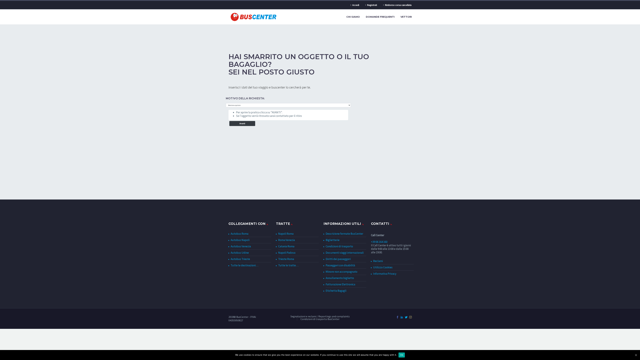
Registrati (372, 5)
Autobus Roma (239, 234)
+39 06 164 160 (379, 242)
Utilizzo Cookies (382, 267)
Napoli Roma (286, 234)
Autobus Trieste (240, 259)
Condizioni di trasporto (339, 246)
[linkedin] (401, 317)
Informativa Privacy (384, 274)
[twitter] (406, 317)
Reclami (378, 261)
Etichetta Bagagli (336, 290)
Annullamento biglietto (340, 278)
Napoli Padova (286, 252)
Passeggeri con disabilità (340, 265)
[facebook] (397, 317)
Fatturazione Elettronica (340, 284)
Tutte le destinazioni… (244, 265)
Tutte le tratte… (288, 265)
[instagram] (410, 317)
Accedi (355, 5)
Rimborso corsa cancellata (398, 5)
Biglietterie (333, 240)
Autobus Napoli (240, 240)
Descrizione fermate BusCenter (344, 234)
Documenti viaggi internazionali (345, 252)
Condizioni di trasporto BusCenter (320, 319)
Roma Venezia (286, 240)
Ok (401, 355)
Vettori (406, 16)
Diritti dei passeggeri (338, 259)
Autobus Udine (240, 252)
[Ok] (636, 355)
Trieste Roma (286, 259)
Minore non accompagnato (341, 272)
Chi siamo (353, 16)
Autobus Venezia (241, 246)
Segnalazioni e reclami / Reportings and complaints (320, 316)
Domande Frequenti (380, 16)
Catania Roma (286, 246)
